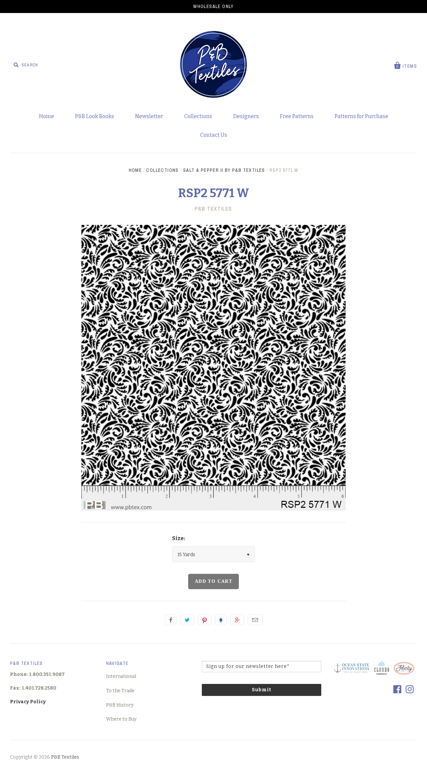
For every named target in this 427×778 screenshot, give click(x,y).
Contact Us (213, 135)
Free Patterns (297, 116)
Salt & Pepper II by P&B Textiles (224, 170)
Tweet (187, 620)
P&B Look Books (94, 116)
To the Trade (120, 691)
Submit (261, 690)
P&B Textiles (213, 208)
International (121, 676)
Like (171, 620)
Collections (198, 116)
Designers (246, 116)
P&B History (119, 705)
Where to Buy (121, 719)
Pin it (204, 620)
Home (46, 116)
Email (255, 620)
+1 (237, 620)
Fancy (221, 620)
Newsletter (149, 116)
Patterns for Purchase (361, 116)
